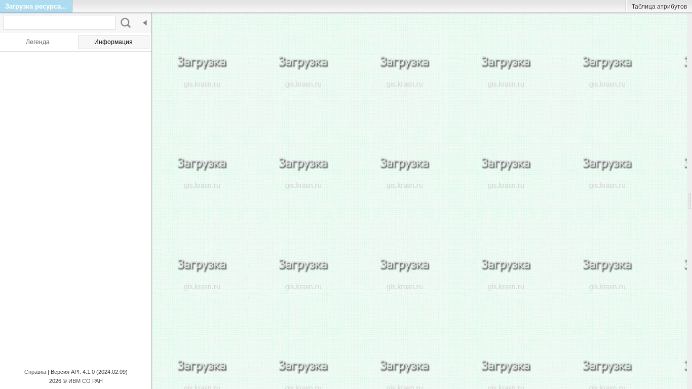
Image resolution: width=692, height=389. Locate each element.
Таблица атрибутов (659, 6)
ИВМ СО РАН (85, 381)
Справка (35, 372)
